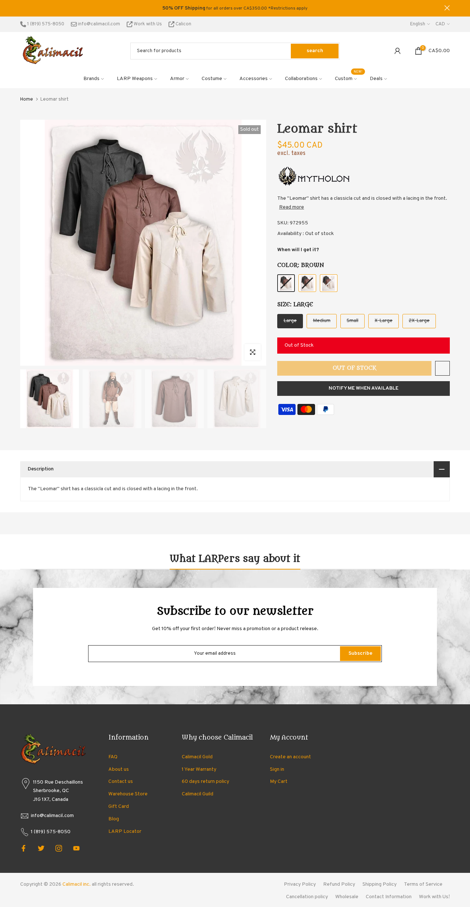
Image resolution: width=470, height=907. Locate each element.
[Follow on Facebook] (23, 848)
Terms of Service (423, 884)
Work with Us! (434, 897)
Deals (376, 79)
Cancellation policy (307, 897)
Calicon (182, 24)
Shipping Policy (379, 884)
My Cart (279, 781)
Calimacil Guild (197, 794)
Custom (349, 78)
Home (26, 99)
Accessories (253, 79)
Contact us (120, 781)
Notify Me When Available (363, 388)
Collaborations (301, 79)
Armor (177, 79)
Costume (212, 79)
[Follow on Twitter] (41, 848)
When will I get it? (298, 250)
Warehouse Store (128, 794)
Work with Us (148, 24)
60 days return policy (205, 781)
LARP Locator (124, 831)
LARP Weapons (135, 79)
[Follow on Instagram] (58, 848)
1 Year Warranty (199, 769)
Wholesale (346, 897)
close (23, 8)
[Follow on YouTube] (76, 848)
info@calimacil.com (98, 24)
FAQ (113, 757)
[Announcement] (235, 8)
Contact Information (389, 897)
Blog (113, 819)
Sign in (277, 769)
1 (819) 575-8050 (45, 24)
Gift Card (118, 806)
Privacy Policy (300, 884)
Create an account (290, 757)
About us (118, 769)
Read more (291, 207)
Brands (91, 79)
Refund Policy (339, 884)
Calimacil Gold (197, 757)
